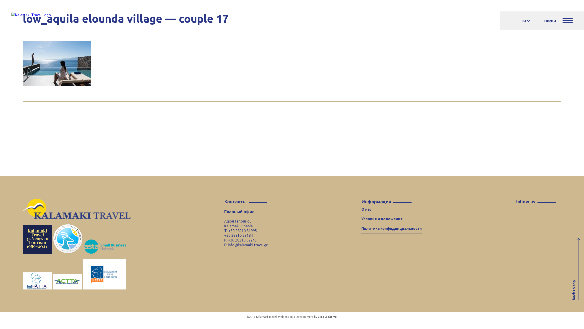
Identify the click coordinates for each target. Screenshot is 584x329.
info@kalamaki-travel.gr (248, 245)
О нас (366, 209)
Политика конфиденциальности (391, 228)
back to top (574, 290)
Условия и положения (382, 219)
